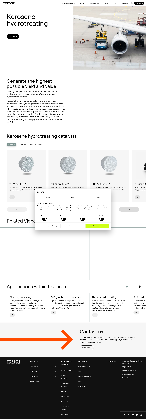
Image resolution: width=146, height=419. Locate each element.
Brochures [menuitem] (65, 414)
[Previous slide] (17, 209)
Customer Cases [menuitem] (65, 407)
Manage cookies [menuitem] (128, 374)
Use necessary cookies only (49, 226)
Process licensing (36, 144)
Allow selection (73, 226)
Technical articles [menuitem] (65, 384)
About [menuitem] (106, 3)
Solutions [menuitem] (83, 3)
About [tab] (98, 197)
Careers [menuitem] (115, 3)
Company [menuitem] (82, 361)
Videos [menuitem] (64, 391)
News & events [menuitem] (94, 3)
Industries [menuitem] (34, 376)
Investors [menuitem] (125, 3)
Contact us (139, 3)
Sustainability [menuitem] (84, 366)
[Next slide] (129, 209)
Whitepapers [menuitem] (66, 370)
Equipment (22, 144)
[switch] (63, 219)
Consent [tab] (47, 197)
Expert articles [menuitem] (64, 377)
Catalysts (11, 144)
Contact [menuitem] (112, 361)
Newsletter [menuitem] (126, 378)
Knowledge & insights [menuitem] (68, 3)
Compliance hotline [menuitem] (129, 370)
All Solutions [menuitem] (35, 381)
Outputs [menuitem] (33, 371)
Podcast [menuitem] (64, 401)
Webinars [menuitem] (65, 396)
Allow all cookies (97, 226)
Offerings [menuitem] (34, 366)
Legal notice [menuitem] (126, 367)
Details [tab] (73, 197)
